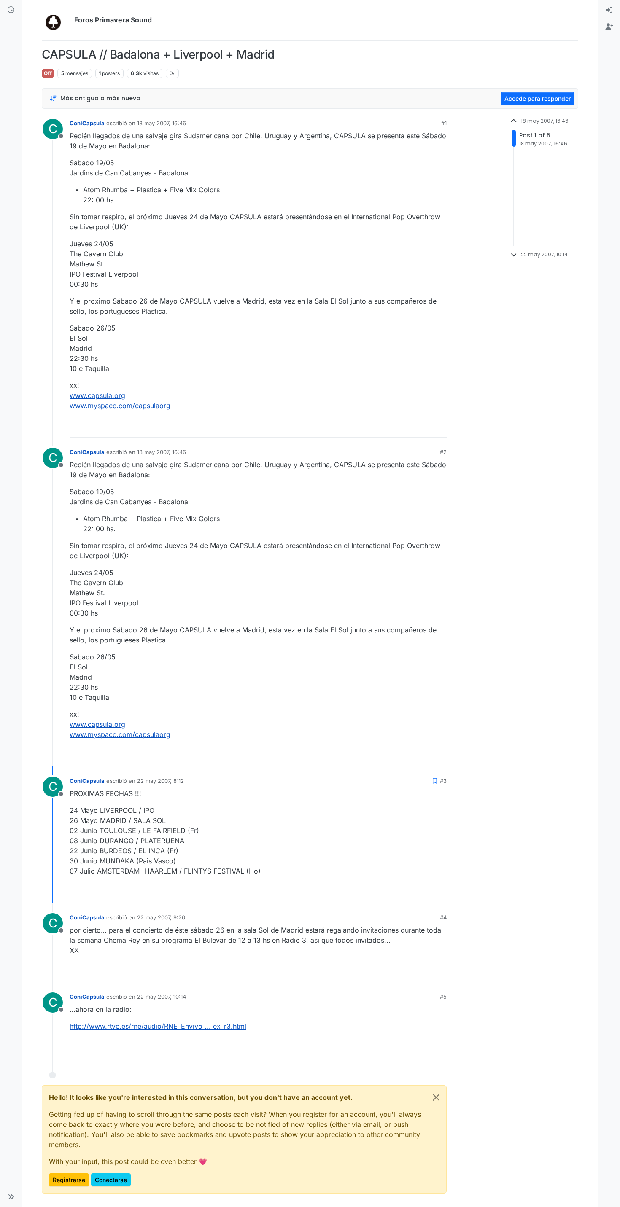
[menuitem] (609, 10)
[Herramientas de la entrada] (439, 427)
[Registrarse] (609, 27)
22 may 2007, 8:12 (160, 780)
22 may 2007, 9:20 (161, 917)
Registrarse (69, 1179)
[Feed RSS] (172, 73)
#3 (443, 780)
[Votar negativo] (422, 427)
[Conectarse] (609, 10)
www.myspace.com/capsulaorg (120, 405)
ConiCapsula (87, 123)
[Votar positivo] (393, 427)
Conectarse (111, 1179)
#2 (443, 452)
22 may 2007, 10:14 (161, 996)
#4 (443, 917)
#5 (443, 996)
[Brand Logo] (56, 20)
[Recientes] (11, 10)
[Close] (436, 1097)
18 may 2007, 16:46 (161, 123)
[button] (11, 1197)
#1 (444, 123)
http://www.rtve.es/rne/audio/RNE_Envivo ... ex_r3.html (158, 1026)
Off (48, 73)
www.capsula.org (97, 395)
